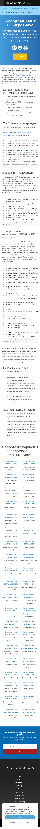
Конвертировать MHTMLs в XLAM (11, 516)
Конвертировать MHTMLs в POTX (11, 647)
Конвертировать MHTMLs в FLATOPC (10, 582)
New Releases (19, 782)
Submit (20, 751)
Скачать (20, 56)
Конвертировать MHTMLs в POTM (29, 633)
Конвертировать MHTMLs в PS (29, 684)
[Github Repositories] (28, 768)
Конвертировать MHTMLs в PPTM (11, 684)
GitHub (5, 166)
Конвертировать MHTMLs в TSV (11, 502)
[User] (33, 3)
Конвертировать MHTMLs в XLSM (11, 529)
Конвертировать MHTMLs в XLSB (29, 516)
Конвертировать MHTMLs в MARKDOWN (10, 596)
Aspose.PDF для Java (16, 75)
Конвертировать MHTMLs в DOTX (29, 569)
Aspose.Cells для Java (10, 135)
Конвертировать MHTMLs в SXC (29, 489)
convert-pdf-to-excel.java (11, 164)
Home (19, 776)
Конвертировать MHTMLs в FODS (11, 476)
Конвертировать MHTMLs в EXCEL (29, 462)
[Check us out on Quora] (24, 768)
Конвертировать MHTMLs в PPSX (11, 673)
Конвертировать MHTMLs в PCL (29, 623)
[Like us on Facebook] (7, 768)
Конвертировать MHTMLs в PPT (29, 673)
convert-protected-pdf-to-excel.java (14, 223)
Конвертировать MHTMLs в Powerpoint (29, 647)
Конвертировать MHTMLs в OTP (29, 609)
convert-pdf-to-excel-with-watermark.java (16, 340)
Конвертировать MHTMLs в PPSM (29, 660)
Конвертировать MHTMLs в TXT (29, 502)
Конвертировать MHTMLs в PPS (11, 660)
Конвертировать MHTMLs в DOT (29, 556)
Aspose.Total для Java (16, 68)
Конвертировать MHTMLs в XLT (29, 529)
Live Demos (19, 792)
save (8, 105)
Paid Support (19, 798)
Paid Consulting (19, 802)
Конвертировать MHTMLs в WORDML (10, 711)
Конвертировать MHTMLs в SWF (29, 697)
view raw (34, 164)
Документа (17, 190)
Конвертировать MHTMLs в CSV (11, 462)
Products (19, 779)
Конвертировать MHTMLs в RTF (11, 697)
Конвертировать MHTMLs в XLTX (29, 542)
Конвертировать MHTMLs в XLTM (11, 542)
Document (10, 99)
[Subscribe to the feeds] (33, 768)
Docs (19, 789)
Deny (28, 822)
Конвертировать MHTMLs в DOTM (11, 569)
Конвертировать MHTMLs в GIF (29, 582)
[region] (20, 151)
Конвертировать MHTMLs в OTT (11, 623)
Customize (12, 822)
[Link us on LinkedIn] (16, 768)
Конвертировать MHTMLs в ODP (29, 596)
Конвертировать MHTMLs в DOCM (11, 556)
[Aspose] (13, 3)
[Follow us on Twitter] (11, 768)
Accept (20, 817)
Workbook (15, 110)
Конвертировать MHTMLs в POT (11, 633)
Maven (5, 132)
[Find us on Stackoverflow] (20, 768)
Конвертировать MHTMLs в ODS (11, 489)
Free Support (19, 795)
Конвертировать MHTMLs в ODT (11, 609)
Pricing (19, 786)
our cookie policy (24, 813)
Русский (28, 3)
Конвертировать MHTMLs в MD (29, 476)
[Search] (37, 3)
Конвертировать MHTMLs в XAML (29, 711)
